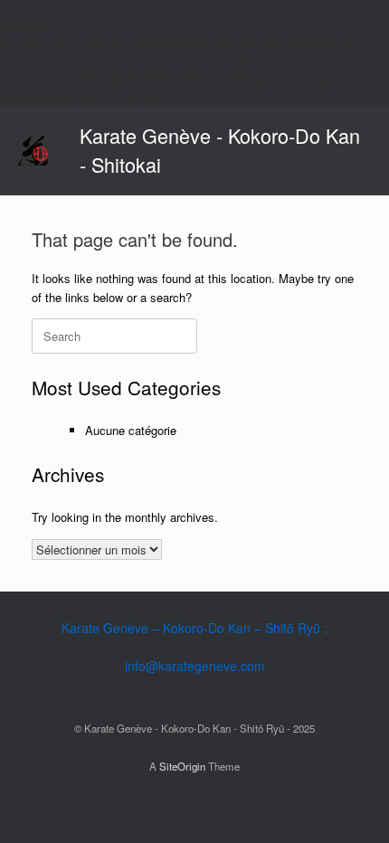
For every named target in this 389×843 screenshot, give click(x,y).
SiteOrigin (182, 766)
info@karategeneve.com (195, 666)
